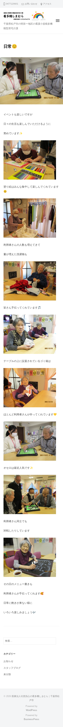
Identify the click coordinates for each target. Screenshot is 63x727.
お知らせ (8, 661)
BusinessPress (31, 719)
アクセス (47, 4)
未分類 (7, 674)
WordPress (31, 710)
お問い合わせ (31, 4)
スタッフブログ (12, 668)
